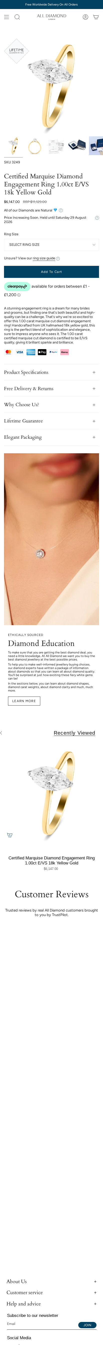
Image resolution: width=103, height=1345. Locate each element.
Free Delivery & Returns (28, 388)
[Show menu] (7, 17)
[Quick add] (9, 835)
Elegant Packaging (23, 437)
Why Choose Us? (21, 404)
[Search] (17, 17)
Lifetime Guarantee (23, 421)
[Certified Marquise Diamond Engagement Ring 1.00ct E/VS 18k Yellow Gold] (51, 793)
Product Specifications (26, 372)
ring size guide (44, 258)
